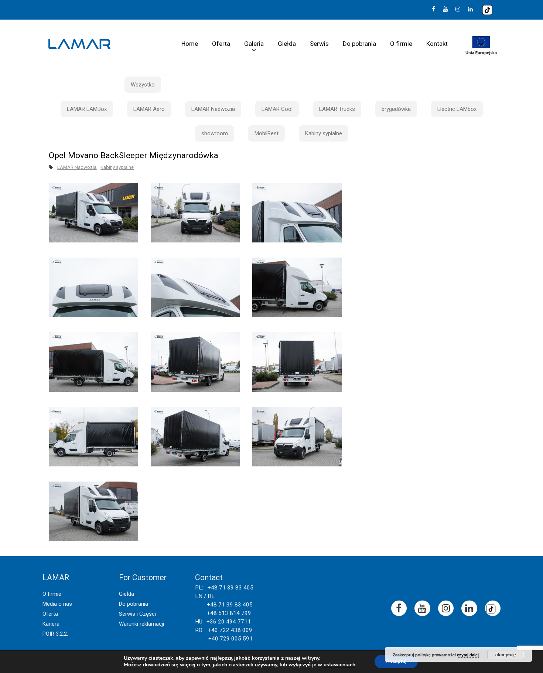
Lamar (79, 44)
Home (189, 43)
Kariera (50, 624)
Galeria (254, 43)
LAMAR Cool (277, 109)
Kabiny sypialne (323, 133)
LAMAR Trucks (337, 109)
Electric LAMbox (457, 109)
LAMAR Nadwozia (213, 109)
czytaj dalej (468, 654)
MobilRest (267, 133)
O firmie (401, 43)
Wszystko (143, 84)
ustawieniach (339, 665)
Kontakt (437, 43)
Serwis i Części (137, 614)
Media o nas (57, 604)
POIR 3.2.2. (55, 633)
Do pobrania (359, 43)
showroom (214, 133)
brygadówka (396, 109)
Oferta (221, 43)
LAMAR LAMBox (87, 109)
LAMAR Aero (149, 109)
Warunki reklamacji (141, 624)
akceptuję (505, 654)
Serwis (319, 43)
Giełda (287, 43)
